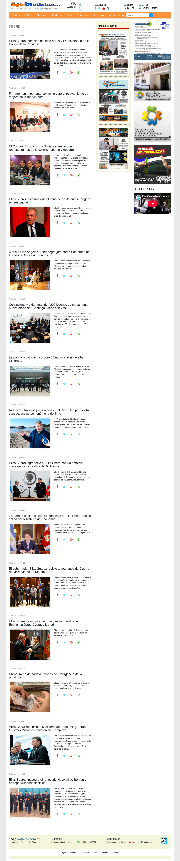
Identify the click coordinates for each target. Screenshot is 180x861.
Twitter (124, 842)
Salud (69, 15)
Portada (16, 15)
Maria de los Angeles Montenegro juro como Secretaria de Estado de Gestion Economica (49, 253)
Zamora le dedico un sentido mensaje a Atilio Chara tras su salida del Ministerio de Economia (50, 517)
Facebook (111, 842)
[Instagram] (108, 8)
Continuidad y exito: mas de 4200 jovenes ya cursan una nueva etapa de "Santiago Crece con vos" (48, 306)
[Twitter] (99, 8)
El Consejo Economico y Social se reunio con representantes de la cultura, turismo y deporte (41, 148)
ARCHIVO (130, 4)
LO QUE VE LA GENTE (149, 8)
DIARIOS (145, 4)
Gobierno (28, 15)
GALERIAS (130, 8)
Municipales (42, 15)
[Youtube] (103, 8)
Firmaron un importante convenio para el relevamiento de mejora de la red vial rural (48, 95)
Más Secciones (115, 15)
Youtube (135, 842)
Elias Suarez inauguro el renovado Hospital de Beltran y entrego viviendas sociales (47, 781)
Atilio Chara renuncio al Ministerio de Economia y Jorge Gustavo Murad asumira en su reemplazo (47, 728)
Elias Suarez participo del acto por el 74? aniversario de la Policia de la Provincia (49, 42)
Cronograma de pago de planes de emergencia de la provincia (45, 675)
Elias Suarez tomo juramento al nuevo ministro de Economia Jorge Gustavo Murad (43, 623)
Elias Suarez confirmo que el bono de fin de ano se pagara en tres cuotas (49, 200)
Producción (57, 15)
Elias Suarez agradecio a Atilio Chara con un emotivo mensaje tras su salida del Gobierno (46, 464)
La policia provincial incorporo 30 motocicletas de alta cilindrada (46, 359)
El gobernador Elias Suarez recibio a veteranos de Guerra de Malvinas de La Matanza (49, 570)
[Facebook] (95, 8)
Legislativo (99, 15)
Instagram (147, 842)
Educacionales (83, 15)
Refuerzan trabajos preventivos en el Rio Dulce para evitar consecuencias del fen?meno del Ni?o (49, 411)
